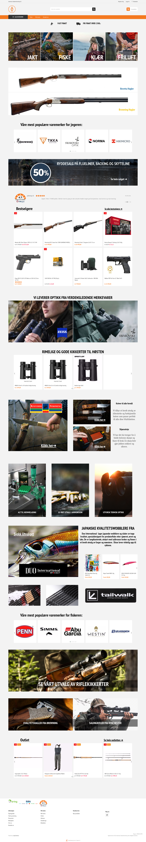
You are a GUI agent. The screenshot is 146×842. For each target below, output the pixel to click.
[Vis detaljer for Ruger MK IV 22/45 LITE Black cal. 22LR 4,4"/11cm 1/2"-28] (28, 262)
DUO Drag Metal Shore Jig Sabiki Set (91, 574)
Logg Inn (127, 1)
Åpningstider (11, 813)
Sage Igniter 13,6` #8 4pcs (21, 774)
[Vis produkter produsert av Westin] (96, 631)
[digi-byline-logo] (67, 840)
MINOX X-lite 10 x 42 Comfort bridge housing (55, 385)
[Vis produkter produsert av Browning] (25, 141)
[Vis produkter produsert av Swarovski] (73, 141)
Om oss (10, 823)
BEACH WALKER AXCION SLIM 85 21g (129, 574)
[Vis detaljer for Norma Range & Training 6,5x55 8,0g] (117, 226)
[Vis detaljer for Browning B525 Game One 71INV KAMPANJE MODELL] (58, 226)
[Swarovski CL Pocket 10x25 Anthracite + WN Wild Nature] (88, 262)
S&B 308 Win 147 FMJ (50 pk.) (52, 278)
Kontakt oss (46, 17)
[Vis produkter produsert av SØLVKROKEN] (120, 631)
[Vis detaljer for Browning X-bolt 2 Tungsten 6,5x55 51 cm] (88, 226)
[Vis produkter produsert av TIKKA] (49, 141)
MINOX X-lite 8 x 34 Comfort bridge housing (25, 385)
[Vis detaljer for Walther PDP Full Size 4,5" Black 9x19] (117, 262)
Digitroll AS (78, 840)
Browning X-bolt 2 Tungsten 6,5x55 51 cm (85, 242)
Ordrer (42, 816)
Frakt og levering (12, 816)
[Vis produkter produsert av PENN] (25, 631)
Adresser (43, 818)
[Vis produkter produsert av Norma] (96, 141)
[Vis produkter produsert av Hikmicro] (120, 141)
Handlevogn (43, 820)
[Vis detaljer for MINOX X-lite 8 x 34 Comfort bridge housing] (28, 369)
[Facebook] (107, 815)
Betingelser (11, 820)
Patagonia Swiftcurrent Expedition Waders (55, 774)
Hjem (31, 17)
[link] (73, 198)
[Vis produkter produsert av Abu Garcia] (73, 631)
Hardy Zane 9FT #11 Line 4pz (81, 774)
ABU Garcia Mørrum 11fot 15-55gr (113, 774)
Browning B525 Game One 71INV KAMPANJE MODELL (57, 242)
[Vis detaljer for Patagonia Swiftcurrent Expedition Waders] (58, 757)
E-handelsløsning (70, 840)
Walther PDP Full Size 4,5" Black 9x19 (113, 278)
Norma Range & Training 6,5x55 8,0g (113, 242)
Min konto (37, 17)
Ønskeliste (43, 823)
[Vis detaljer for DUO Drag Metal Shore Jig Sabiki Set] (92, 562)
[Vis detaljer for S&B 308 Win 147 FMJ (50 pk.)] (58, 262)
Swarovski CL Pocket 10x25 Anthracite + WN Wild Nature (86, 279)
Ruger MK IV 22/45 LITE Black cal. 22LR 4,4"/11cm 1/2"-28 (27, 279)
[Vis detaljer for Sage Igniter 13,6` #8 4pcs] (28, 757)
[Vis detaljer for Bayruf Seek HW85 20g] (110, 562)
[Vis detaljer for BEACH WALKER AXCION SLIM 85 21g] (129, 562)
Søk (94, 9)
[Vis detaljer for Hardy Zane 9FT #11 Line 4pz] (87, 757)
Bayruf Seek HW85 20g (108, 573)
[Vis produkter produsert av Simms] (49, 631)
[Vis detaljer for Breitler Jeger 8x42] (87, 369)
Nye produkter (76, 813)
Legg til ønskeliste (23, 237)
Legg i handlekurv (30, 238)
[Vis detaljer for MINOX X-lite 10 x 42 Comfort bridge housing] (58, 369)
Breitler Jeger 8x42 (79, 385)
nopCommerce (16, 835)
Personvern (11, 818)
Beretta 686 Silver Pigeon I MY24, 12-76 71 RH (26, 242)
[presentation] (14, 142)
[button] (70, 151)
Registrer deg (121, 1)
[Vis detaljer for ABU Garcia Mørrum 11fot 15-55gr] (117, 757)
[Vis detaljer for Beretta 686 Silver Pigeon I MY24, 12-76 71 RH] (28, 226)
